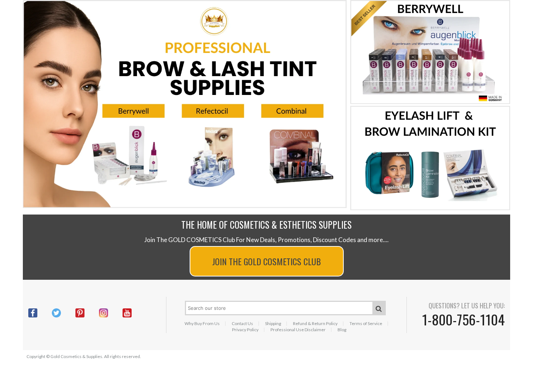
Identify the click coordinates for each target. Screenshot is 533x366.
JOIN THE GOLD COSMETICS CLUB (266, 261)
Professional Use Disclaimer (298, 330)
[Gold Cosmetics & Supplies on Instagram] (111, 312)
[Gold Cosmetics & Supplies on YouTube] (134, 312)
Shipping (273, 323)
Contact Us (242, 323)
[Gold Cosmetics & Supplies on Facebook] (40, 312)
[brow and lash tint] (185, 206)
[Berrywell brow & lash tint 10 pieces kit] (430, 102)
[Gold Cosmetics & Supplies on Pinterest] (87, 312)
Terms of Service (366, 323)
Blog (342, 330)
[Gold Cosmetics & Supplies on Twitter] (63, 312)
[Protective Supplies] (430, 208)
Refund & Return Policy (315, 323)
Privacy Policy (245, 330)
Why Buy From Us (202, 323)
